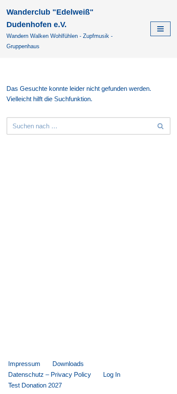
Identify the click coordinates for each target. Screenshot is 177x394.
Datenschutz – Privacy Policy (49, 374)
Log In (111, 374)
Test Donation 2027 (35, 385)
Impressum (24, 363)
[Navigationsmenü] (160, 29)
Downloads (68, 363)
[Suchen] (161, 126)
